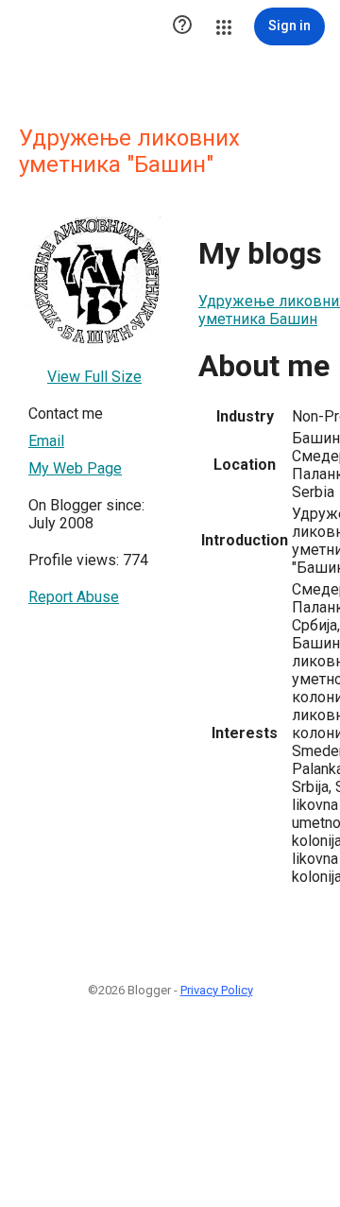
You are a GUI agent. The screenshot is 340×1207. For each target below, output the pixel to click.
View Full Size (94, 377)
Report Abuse (73, 597)
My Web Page (75, 468)
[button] (182, 26)
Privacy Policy (216, 990)
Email (46, 441)
